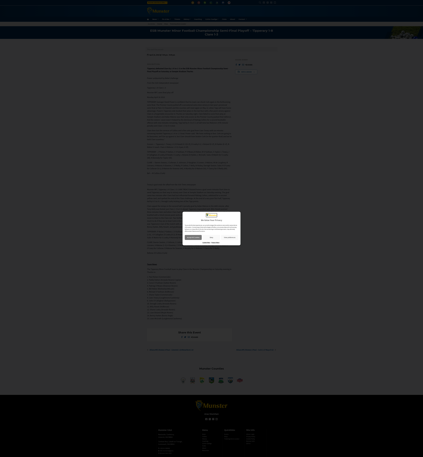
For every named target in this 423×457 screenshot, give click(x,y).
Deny (211, 237)
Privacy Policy (215, 243)
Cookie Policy (206, 243)
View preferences (229, 237)
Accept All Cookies (193, 237)
